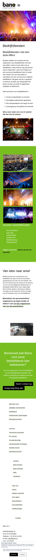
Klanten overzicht (18, 493)
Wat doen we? (14, 404)
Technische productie (16, 432)
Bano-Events (17, 465)
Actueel (15, 461)
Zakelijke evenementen (17, 408)
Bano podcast (18, 469)
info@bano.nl (12, 538)
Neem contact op (24, 384)
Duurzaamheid (17, 505)
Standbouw (13, 411)
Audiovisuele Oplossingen (18, 415)
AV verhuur (16, 114)
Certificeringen (17, 508)
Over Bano (15, 497)
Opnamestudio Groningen (18, 444)
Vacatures (16, 476)
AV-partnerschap (15, 440)
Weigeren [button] (22, 554)
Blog (14, 472)
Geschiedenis (16, 501)
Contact (18, 518)
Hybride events (14, 448)
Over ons (15, 486)
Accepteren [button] (13, 554)
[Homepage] (9, 5)
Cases (14, 489)
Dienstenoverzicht (15, 419)
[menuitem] (18, 413)
